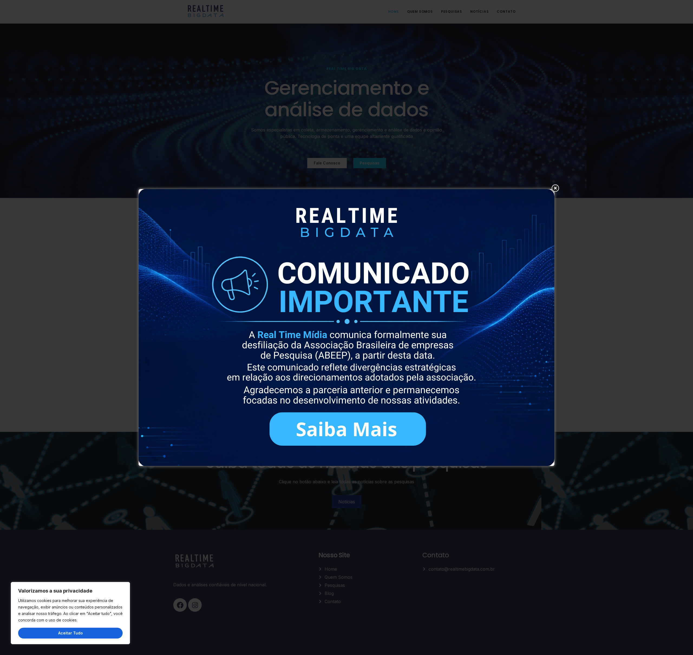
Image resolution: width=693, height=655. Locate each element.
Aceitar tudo (70, 633)
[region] (70, 613)
